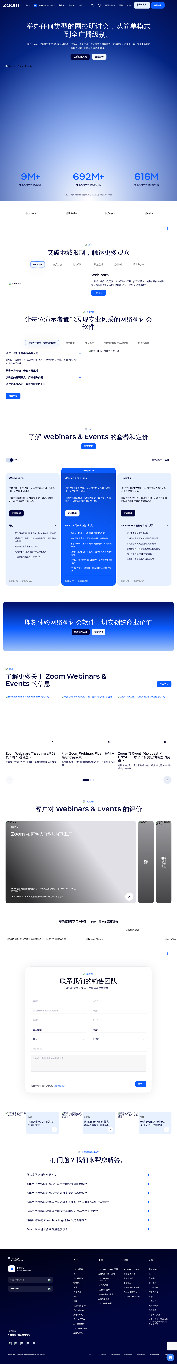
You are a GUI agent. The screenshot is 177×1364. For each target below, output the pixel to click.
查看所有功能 (27, 581)
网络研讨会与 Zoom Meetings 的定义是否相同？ (57, 1220)
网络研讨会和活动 (131, 1287)
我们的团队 (78, 1278)
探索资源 (165, 685)
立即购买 (18, 514)
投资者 (76, 1296)
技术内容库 (153, 1292)
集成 (75, 1287)
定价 (80, 5)
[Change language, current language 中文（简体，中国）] (99, 5)
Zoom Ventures (80, 1328)
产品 (26, 5)
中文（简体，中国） (18, 1280)
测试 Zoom (153, 1269)
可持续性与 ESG (80, 1305)
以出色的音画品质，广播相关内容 (24, 377)
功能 (60, 5)
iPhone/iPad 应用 (105, 1294)
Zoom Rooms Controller (104, 1279)
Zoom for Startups (132, 1296)
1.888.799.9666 (19, 1335)
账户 (151, 1274)
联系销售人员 (141, 5)
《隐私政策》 (59, 1085)
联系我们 (152, 1301)
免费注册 (158, 5)
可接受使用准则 (115, 1354)
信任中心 (104, 1354)
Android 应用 (104, 1299)
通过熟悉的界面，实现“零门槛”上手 (25, 384)
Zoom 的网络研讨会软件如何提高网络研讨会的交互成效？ (62, 1211)
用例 (70, 5)
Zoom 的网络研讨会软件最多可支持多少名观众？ (57, 1193)
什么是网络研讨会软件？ (42, 1175)
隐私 (96, 1354)
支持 (129, 5)
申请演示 (127, 1283)
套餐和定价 (128, 1278)
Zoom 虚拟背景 (105, 1303)
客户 (75, 1274)
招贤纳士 (77, 1283)
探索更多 (14, 397)
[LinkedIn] (10, 1343)
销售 (126, 1259)
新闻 (75, 1301)
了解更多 (100, 293)
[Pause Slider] (168, 227)
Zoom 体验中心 (130, 1292)
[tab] (38, 264)
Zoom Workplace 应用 (108, 1269)
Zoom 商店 (78, 1333)
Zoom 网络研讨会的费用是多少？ (47, 1229)
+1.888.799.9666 (131, 1269)
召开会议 (109, 5)
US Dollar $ (15, 1288)
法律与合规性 (128, 1354)
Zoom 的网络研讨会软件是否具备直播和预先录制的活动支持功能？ (68, 1202)
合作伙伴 (77, 1292)
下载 (100, 1259)
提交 (140, 1084)
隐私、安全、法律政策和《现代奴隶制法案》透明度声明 (158, 1321)
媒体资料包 (78, 1314)
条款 (89, 1354)
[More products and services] (169, 5)
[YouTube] (22, 1343)
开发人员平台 (79, 1319)
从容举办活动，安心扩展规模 (22, 360)
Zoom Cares (78, 1310)
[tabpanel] (88, 285)
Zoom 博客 (78, 1269)
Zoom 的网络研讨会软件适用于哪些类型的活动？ (57, 1184)
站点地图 (166, 1354)
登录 (121, 5)
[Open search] (92, 5)
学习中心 (152, 1283)
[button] (167, 780)
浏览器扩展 (103, 1285)
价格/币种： (160, 460)
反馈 (151, 1296)
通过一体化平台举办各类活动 (22, 353)
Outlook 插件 (104, 1290)
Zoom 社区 (153, 1287)
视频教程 (152, 1310)
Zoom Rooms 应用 (106, 1274)
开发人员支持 (154, 1314)
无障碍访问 (153, 1305)
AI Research (78, 1324)
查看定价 (100, 57)
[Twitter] (16, 1343)
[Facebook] (28, 1343)
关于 (75, 1259)
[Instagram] (34, 1343)
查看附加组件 (14, 581)
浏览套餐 (90, 447)
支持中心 (152, 1278)
